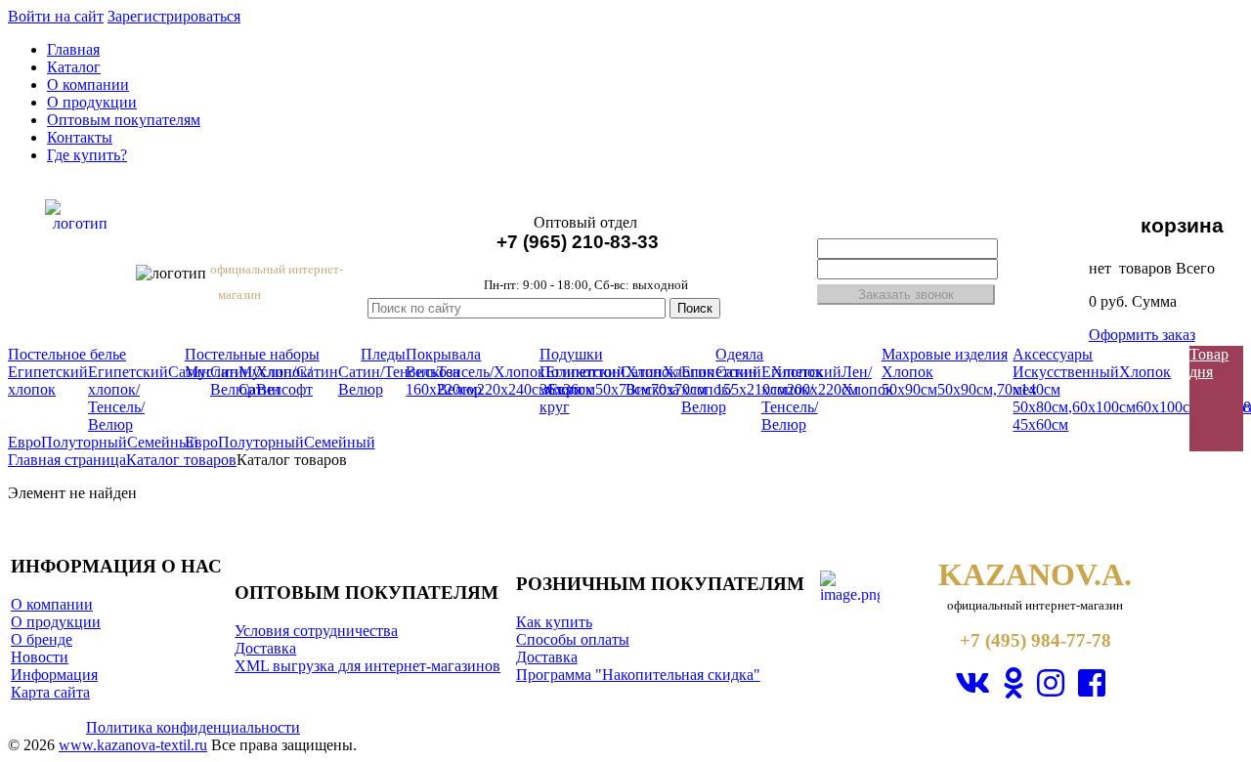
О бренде (41, 639)
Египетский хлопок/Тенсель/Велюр (128, 398)
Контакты (79, 137)
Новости (39, 657)
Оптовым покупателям (123, 119)
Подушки (571, 354)
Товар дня (1209, 363)
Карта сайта (50, 692)
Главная (73, 49)
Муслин (211, 371)
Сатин (317, 371)
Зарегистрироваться (174, 16)
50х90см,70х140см (998, 389)
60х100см (1104, 407)
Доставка (265, 648)
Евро (24, 442)
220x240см (512, 389)
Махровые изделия (945, 354)
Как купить (554, 622)
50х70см (623, 389)
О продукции (92, 102)
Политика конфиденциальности (193, 727)
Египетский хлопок (48, 380)
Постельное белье (67, 354)
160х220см (441, 389)
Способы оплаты (572, 639)
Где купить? (87, 155)
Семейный (162, 442)
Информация (54, 674)
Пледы (383, 354)
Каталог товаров (181, 459)
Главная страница (67, 459)
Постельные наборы (252, 354)
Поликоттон (580, 371)
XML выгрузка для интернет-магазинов (367, 665)
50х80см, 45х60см (1042, 416)
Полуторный (84, 442)
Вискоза (432, 371)
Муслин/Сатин (267, 380)
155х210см (751, 389)
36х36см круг (567, 398)
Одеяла (739, 354)
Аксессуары (1053, 354)
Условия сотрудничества (316, 630)
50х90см (909, 389)
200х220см (822, 389)
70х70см (679, 389)
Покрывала (443, 354)
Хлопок (688, 371)
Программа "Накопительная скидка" (638, 674)
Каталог (74, 67)
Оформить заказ (1142, 334)
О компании (88, 84)
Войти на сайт (56, 16)
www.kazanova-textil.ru (133, 745)
